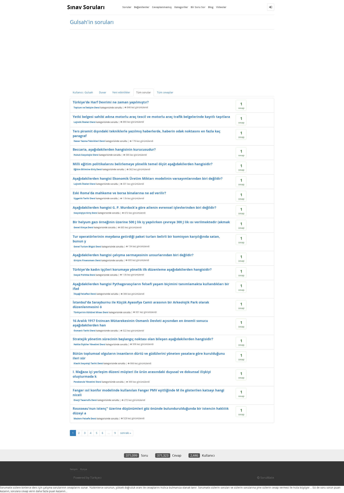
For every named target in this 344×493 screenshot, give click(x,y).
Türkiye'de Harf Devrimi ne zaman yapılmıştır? (111, 102)
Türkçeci (95, 478)
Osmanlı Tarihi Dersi (85, 330)
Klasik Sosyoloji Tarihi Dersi (88, 363)
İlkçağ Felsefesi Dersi (85, 293)
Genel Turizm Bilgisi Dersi (87, 246)
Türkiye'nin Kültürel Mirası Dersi (91, 312)
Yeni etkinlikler (121, 92)
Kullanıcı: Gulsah (83, 92)
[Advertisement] (172, 58)
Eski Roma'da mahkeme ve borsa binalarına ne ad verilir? (119, 193)
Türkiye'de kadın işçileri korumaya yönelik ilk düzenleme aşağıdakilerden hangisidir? (142, 269)
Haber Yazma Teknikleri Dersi (89, 141)
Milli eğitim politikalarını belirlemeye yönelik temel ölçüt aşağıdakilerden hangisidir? (142, 164)
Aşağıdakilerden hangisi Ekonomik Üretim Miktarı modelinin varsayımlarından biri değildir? (148, 178)
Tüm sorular (143, 92)
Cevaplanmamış (162, 7)
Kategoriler (181, 7)
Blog (210, 7)
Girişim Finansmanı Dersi (87, 260)
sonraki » (125, 433)
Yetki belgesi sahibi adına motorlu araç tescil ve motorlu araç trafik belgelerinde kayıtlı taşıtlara (151, 116)
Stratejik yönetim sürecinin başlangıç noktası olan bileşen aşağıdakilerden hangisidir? (143, 339)
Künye (83, 469)
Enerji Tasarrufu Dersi (85, 400)
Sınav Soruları (86, 7)
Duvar (102, 92)
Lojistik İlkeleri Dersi (85, 121)
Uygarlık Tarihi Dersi (84, 198)
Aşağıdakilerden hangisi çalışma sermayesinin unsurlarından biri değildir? (133, 255)
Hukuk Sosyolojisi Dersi (86, 154)
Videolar (221, 7)
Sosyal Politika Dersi (84, 274)
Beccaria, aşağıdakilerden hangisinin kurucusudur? (114, 149)
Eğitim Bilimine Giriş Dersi (88, 169)
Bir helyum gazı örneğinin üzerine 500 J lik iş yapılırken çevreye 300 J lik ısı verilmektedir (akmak (151, 222)
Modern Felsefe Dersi (85, 418)
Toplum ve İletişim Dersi (87, 107)
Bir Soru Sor (198, 7)
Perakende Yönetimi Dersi (87, 381)
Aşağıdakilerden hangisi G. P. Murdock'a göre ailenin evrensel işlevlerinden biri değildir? (144, 207)
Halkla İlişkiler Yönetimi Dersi (89, 344)
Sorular (126, 7)
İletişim (74, 469)
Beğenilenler (141, 7)
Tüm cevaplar (165, 92)
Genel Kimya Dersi (83, 227)
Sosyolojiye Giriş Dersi (85, 212)
